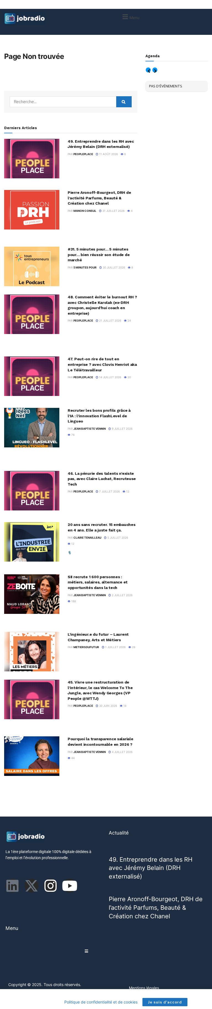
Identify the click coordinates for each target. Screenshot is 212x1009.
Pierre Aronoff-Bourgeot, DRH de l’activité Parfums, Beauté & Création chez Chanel (99, 197)
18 (124, 705)
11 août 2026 (108, 154)
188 (73, 601)
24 (129, 320)
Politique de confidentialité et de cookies (100, 1002)
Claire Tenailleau (87, 537)
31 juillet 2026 (113, 210)
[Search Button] (124, 101)
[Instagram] (50, 886)
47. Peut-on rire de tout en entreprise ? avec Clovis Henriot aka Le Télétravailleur (102, 364)
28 (133, 647)
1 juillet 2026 (115, 647)
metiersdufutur (86, 647)
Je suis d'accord (165, 1002)
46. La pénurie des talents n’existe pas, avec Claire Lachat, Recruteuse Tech (102, 478)
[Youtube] (69, 886)
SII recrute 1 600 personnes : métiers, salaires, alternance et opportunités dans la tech (98, 582)
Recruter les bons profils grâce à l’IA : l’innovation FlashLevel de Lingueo (99, 415)
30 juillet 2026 (113, 267)
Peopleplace (83, 154)
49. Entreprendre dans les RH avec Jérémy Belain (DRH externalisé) (150, 868)
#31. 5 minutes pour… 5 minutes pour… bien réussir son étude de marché (98, 254)
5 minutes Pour (85, 267)
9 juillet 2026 (121, 428)
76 (72, 434)
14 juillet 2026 (109, 377)
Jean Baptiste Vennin (89, 428)
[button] (130, 17)
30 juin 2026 (107, 705)
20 (129, 377)
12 (127, 491)
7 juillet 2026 (109, 491)
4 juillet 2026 (121, 752)
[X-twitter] (31, 886)
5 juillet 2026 (117, 537)
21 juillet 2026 (109, 320)
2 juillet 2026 (121, 595)
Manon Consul (84, 210)
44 (72, 758)
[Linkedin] (12, 886)
